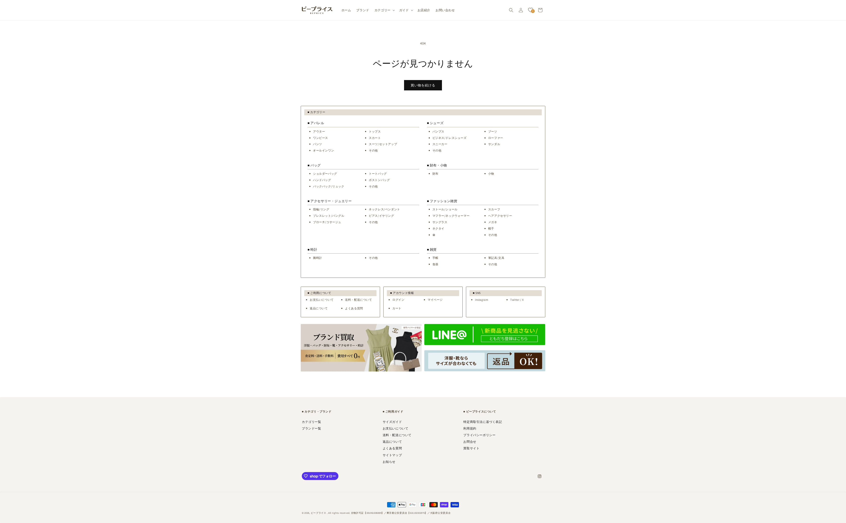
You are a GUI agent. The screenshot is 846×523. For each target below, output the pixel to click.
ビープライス (318, 512)
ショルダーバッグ (325, 174)
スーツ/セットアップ (383, 144)
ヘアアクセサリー (500, 216)
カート (396, 308)
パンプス (438, 131)
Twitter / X (517, 300)
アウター (319, 131)
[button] (384, 10)
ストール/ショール (445, 209)
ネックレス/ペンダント (384, 209)
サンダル (494, 144)
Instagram (481, 300)
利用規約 (469, 428)
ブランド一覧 (311, 428)
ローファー (495, 138)
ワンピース (320, 138)
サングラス (439, 222)
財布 (435, 174)
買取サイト (471, 448)
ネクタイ (438, 228)
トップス (375, 131)
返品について (319, 308)
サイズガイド (392, 422)
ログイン (398, 300)
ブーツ (492, 131)
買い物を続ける (423, 85)
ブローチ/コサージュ (327, 222)
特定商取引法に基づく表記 (482, 422)
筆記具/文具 (496, 258)
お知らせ (389, 462)
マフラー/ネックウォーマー (451, 216)
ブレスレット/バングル (328, 216)
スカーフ (494, 209)
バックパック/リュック (328, 186)
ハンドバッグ (322, 180)
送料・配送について (358, 300)
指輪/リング (321, 209)
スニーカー (439, 144)
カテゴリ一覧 (311, 422)
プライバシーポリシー (479, 435)
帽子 (491, 228)
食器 (435, 264)
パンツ (317, 144)
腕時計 (317, 258)
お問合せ (469, 442)
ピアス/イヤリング (381, 216)
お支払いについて (322, 300)
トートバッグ (378, 174)
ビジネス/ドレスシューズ (449, 138)
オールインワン (323, 150)
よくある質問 (354, 308)
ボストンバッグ (379, 180)
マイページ (435, 300)
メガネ (492, 222)
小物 (491, 174)
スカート (375, 138)
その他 (373, 150)
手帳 (435, 258)
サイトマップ (392, 455)
